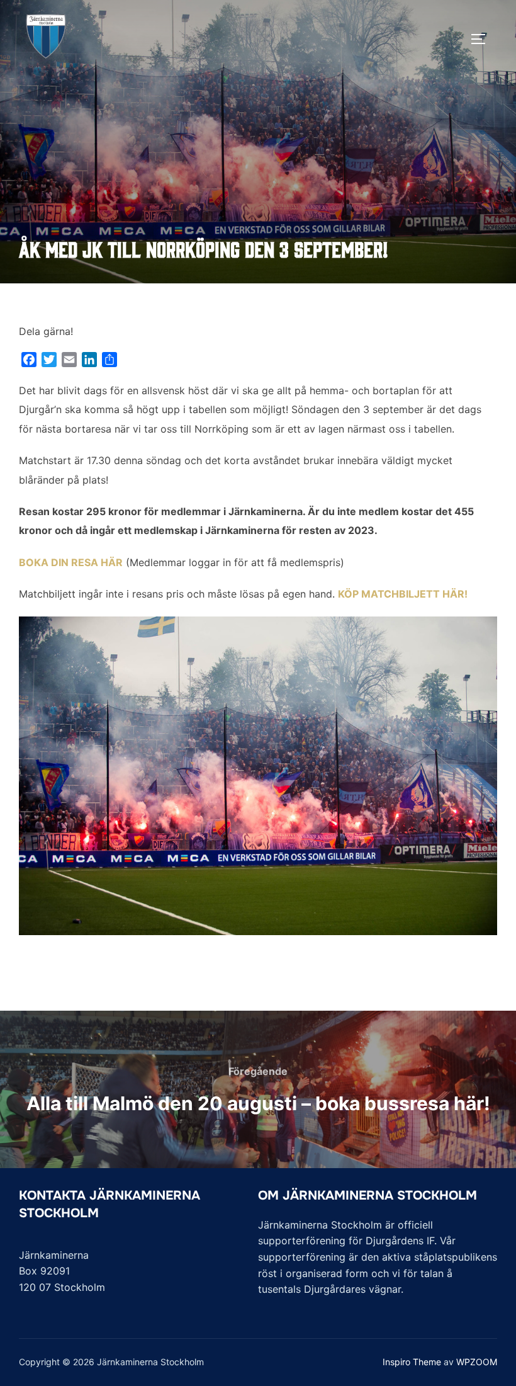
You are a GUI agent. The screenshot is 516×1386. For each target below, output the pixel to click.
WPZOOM (476, 1361)
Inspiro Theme (412, 1361)
